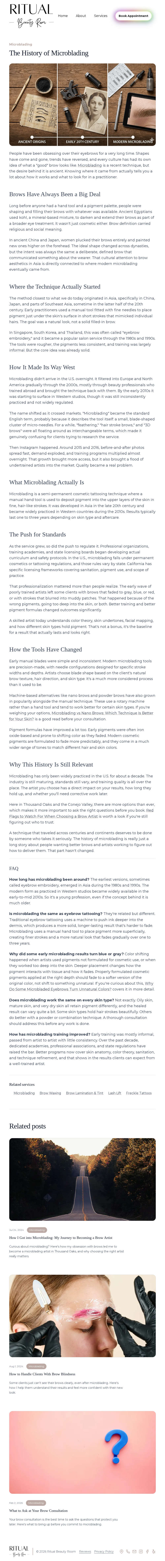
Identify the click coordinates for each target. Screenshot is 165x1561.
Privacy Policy (104, 1551)
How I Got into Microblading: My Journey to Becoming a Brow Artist (60, 1238)
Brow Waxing (50, 1093)
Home (63, 16)
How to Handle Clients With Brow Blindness (42, 1374)
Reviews (85, 1551)
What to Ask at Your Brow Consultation (38, 1511)
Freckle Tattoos (139, 1093)
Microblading (90, 165)
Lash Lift (114, 1093)
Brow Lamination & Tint (84, 1093)
